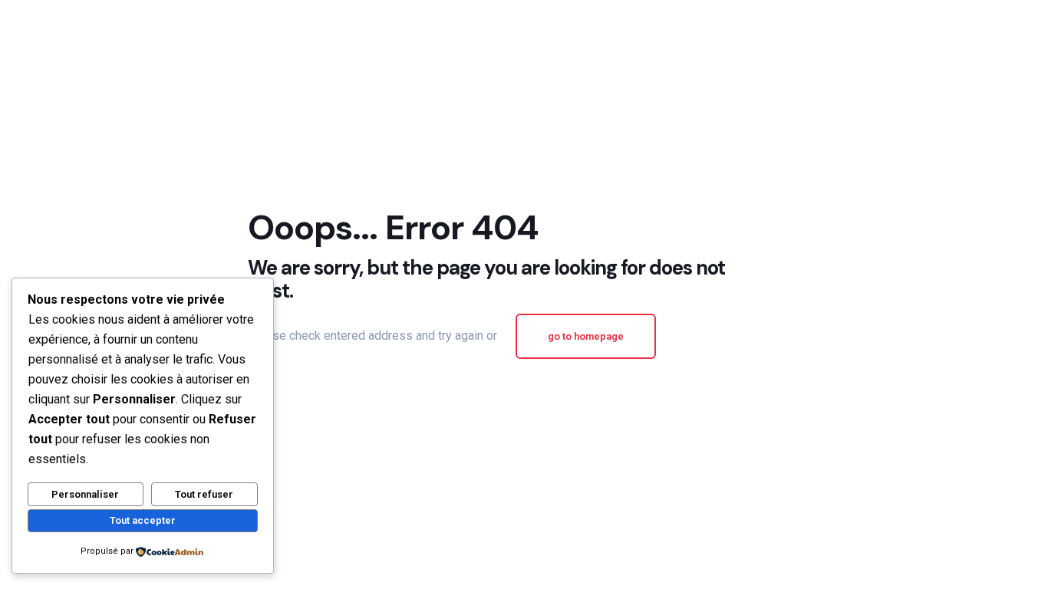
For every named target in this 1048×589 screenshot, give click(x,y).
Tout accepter (143, 520)
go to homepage (586, 336)
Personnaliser (85, 494)
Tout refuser (204, 494)
